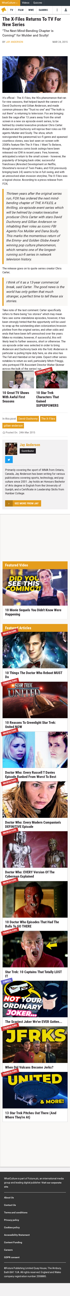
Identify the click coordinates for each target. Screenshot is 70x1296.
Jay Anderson (14, 41)
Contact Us (10, 1205)
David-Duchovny (28, 418)
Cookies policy (12, 1227)
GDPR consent (12, 1257)
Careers (8, 1249)
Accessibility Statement (17, 1235)
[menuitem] (10, 3)
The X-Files (48, 418)
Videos (25, 2)
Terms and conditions (15, 1212)
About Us (9, 1197)
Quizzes (37, 2)
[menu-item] (12, 10)
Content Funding (13, 1242)
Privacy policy (11, 1220)
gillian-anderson (13, 425)
